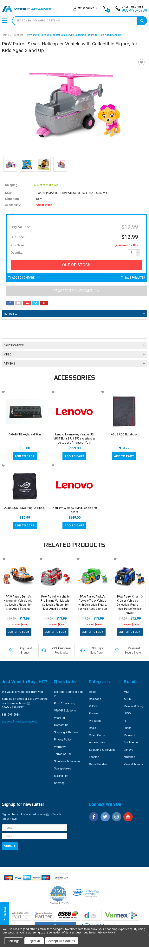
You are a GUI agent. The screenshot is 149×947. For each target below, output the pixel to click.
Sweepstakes (62, 768)
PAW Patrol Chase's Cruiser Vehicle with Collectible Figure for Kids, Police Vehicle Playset (130, 604)
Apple (92, 692)
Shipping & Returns (66, 732)
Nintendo (129, 757)
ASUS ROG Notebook (124, 434)
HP (125, 721)
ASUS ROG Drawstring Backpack (24, 507)
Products (18, 34)
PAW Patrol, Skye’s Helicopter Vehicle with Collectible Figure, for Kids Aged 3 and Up (74, 34)
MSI (126, 692)
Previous (6, 596)
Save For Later (134, 277)
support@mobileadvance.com (21, 721)
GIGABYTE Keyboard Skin (25, 434)
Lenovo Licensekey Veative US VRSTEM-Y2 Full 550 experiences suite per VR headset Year (75, 438)
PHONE (93, 706)
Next (142, 596)
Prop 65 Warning (64, 703)
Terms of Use (63, 754)
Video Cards (97, 735)
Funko (128, 728)
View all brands (133, 764)
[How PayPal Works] (27, 879)
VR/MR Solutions (65, 710)
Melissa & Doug (134, 706)
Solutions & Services (67, 761)
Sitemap (59, 783)
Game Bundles (98, 764)
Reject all (34, 941)
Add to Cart (25, 456)
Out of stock (18, 632)
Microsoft (130, 735)
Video (7, 354)
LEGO (127, 713)
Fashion (94, 757)
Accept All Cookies (61, 941)
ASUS (127, 699)
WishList (59, 718)
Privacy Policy (63, 739)
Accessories (97, 742)
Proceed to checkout (73, 291)
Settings (14, 941)
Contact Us (61, 725)
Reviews (9, 363)
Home (5, 34)
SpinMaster (131, 742)
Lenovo (128, 749)
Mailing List (61, 776)
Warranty (60, 747)
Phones (94, 713)
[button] (4, 913)
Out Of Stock (76, 265)
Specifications (14, 345)
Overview (10, 314)
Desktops (95, 699)
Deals (92, 728)
